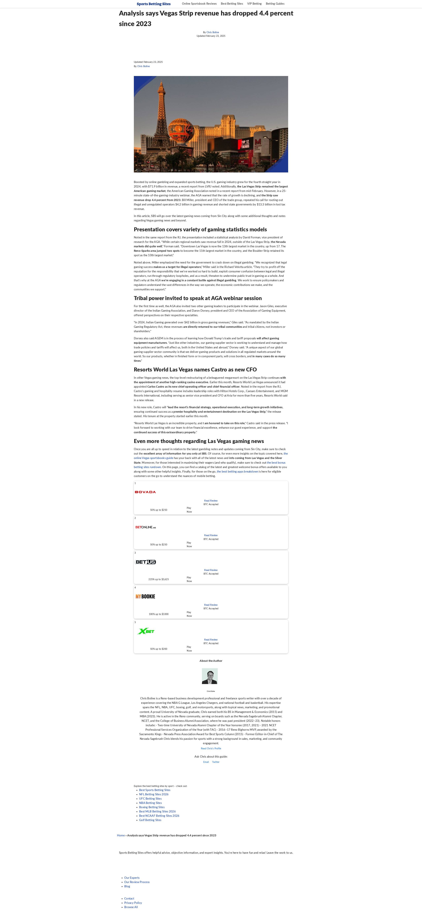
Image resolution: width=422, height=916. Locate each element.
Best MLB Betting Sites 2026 (157, 811)
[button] (211, 497)
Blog (127, 886)
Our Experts (131, 877)
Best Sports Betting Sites (154, 790)
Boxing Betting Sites (152, 807)
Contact (129, 898)
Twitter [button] (215, 762)
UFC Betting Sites (150, 798)
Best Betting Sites (232, 3)
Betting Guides (275, 3)
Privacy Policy (133, 902)
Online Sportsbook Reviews (199, 3)
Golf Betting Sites (150, 820)
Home (121, 835)
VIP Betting (254, 3)
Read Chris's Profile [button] (211, 749)
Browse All (131, 907)
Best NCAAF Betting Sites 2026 (159, 815)
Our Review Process (137, 882)
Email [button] (206, 762)
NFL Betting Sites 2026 (154, 794)
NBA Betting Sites (150, 803)
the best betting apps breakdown (237, 471)
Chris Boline (213, 32)
